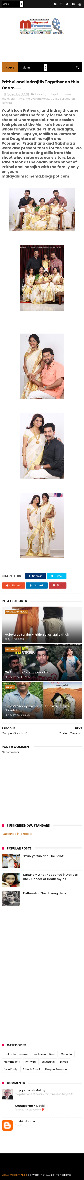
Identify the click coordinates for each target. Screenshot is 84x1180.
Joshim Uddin (25, 1121)
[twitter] (67, 4)
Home (10, 67)
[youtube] (79, 4)
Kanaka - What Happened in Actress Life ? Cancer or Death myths (50, 877)
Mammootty (12, 1061)
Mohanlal (66, 1054)
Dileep (64, 1061)
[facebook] (61, 4)
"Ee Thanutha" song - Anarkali (27, 672)
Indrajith (40, 94)
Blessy (10, 687)
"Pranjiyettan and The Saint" (43, 856)
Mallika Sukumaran (63, 98)
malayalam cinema (60, 94)
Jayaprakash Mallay (30, 1090)
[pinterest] (73, 4)
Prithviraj (7, 103)
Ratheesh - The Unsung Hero (44, 893)
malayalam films (13, 98)
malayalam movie (37, 98)
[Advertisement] (32, 973)
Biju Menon (13, 649)
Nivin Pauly (10, 1069)
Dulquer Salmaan (56, 1069)
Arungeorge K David (30, 1106)
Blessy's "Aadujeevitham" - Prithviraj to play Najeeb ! (37, 708)
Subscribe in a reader (17, 834)
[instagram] (55, 4)
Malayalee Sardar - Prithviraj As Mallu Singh (37, 635)
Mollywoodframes (14, 1175)
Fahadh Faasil (31, 1069)
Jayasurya (48, 1061)
